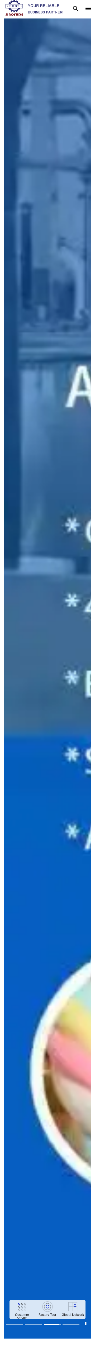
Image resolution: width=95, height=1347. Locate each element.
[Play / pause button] (86, 1323)
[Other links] (88, 8)
